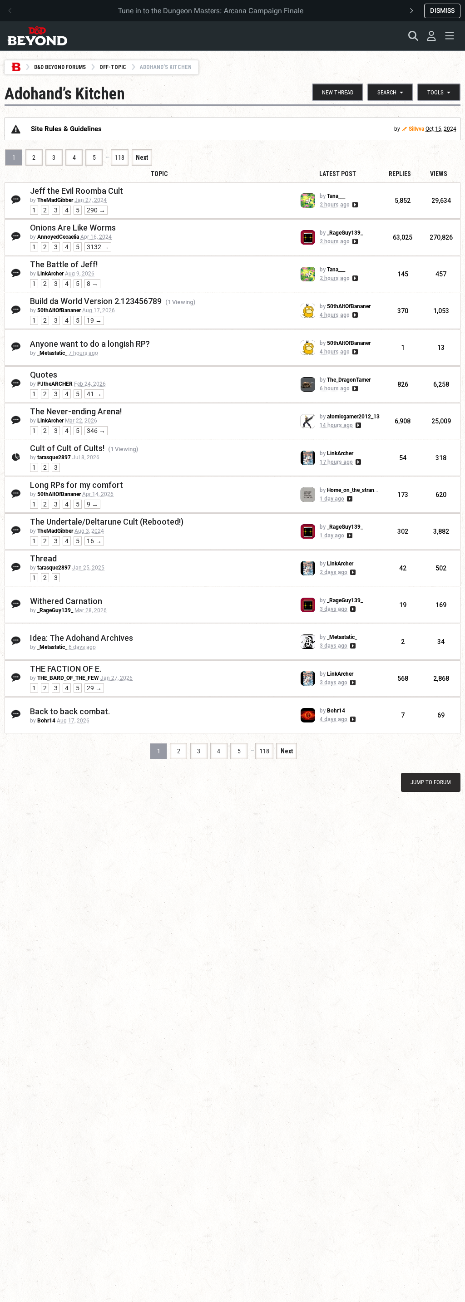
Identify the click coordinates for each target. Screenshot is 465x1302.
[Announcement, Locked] (16, 129)
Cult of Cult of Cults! (67, 448)
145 (402, 274)
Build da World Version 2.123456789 (96, 301)
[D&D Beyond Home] (37, 35)
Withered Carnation (66, 601)
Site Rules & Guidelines (66, 129)
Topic (159, 173)
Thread (43, 558)
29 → (94, 688)
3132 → (98, 247)
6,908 (403, 421)
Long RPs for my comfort (76, 485)
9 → (92, 504)
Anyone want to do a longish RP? (90, 344)
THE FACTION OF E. (65, 668)
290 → (96, 210)
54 (402, 458)
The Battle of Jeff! (64, 264)
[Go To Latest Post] (354, 204)
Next (142, 157)
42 (402, 568)
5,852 (403, 200)
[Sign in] (431, 36)
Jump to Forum (431, 782)
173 (402, 494)
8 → (92, 283)
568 (402, 678)
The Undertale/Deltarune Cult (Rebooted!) (106, 521)
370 (402, 310)
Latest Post (337, 173)
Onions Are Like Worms (73, 227)
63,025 (402, 237)
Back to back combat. (70, 711)
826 (402, 384)
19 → (94, 320)
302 (402, 531)
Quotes (43, 374)
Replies (400, 173)
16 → (94, 541)
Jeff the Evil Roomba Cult (76, 191)
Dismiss (442, 10)
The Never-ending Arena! (76, 411)
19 (402, 605)
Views (438, 173)
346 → (96, 430)
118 (119, 157)
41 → (94, 394)
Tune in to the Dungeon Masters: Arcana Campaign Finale (210, 10)
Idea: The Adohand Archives (81, 638)
